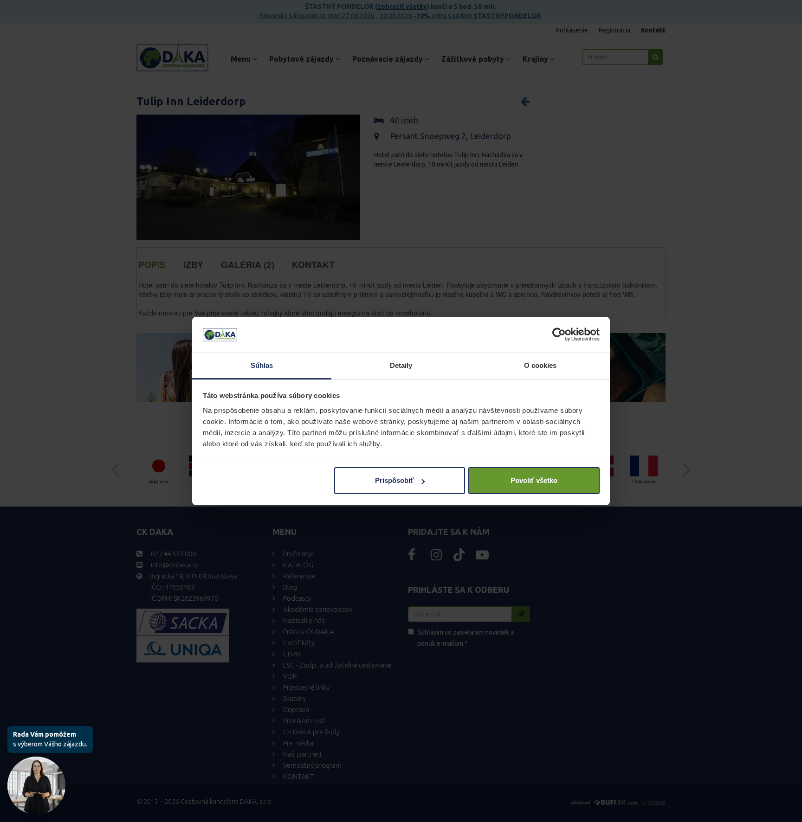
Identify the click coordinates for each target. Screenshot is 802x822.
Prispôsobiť (394, 480)
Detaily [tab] (401, 365)
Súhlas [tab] (262, 365)
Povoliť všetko (534, 480)
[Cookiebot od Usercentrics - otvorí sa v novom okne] (559, 335)
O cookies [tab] (540, 365)
